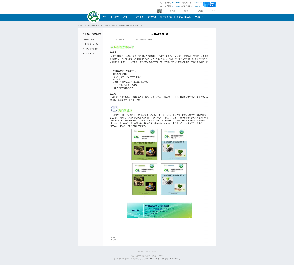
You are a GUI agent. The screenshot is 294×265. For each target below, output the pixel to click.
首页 (104, 17)
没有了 (115, 238)
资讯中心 (127, 17)
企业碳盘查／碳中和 (138, 26)
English (214, 11)
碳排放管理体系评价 (90, 49)
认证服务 (139, 17)
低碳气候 (152, 17)
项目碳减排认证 (89, 53)
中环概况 (114, 17)
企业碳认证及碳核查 (125, 26)
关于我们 (173, 11)
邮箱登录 (200, 11)
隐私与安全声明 (151, 251)
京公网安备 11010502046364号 (171, 259)
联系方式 (186, 11)
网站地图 (141, 251)
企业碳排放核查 (89, 39)
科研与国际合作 (184, 17)
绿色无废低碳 (166, 17)
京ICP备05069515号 (153, 259)
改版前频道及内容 (97, 26)
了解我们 (199, 17)
